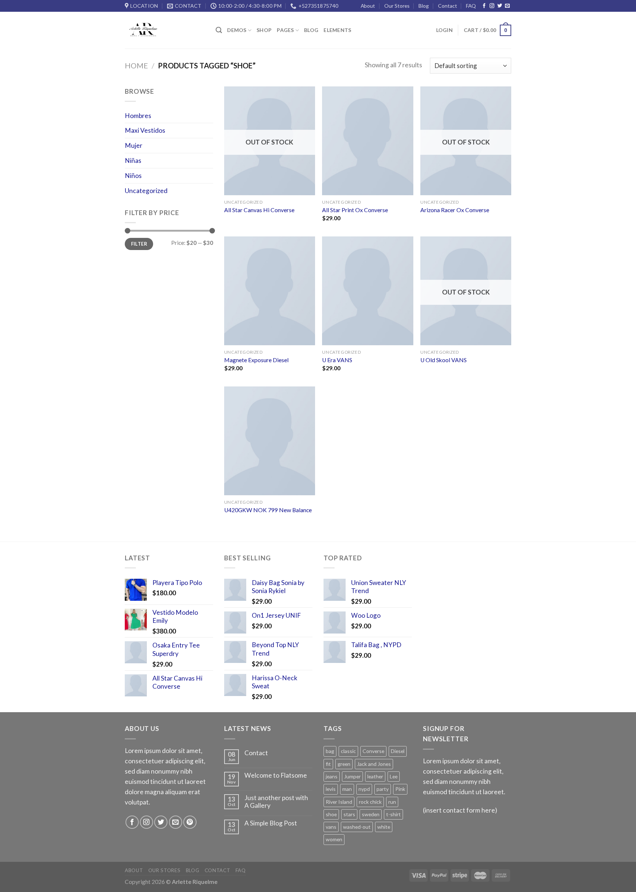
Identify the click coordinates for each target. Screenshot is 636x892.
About (368, 6)
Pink (400, 789)
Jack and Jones (374, 764)
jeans (332, 776)
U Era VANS (337, 360)
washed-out (357, 827)
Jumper (352, 776)
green (344, 764)
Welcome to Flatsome (275, 775)
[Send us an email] (507, 6)
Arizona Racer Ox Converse (454, 210)
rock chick (370, 802)
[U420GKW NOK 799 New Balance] (269, 440)
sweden (370, 814)
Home (136, 65)
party (383, 789)
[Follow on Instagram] (492, 6)
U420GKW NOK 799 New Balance (268, 510)
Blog (423, 6)
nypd (364, 789)
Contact (447, 6)
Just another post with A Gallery (276, 801)
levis (331, 789)
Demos (236, 30)
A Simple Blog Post (270, 823)
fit (328, 764)
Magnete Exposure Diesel (256, 360)
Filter (139, 244)
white (383, 827)
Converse (373, 751)
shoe (331, 814)
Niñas (133, 160)
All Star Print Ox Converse (355, 210)
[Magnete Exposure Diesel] (269, 290)
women (334, 839)
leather (375, 776)
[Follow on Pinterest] (190, 822)
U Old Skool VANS (443, 360)
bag (330, 751)
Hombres (138, 115)
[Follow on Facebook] (484, 6)
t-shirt (393, 814)
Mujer (133, 145)
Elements (337, 30)
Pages (285, 30)
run (392, 802)
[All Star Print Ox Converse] (367, 140)
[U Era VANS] (367, 290)
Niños (133, 175)
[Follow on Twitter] (499, 6)
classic (348, 751)
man (347, 789)
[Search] (219, 30)
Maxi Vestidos (145, 130)
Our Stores (397, 6)
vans (331, 827)
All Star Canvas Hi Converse (259, 210)
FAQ (471, 6)
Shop (264, 30)
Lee (394, 776)
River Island (339, 802)
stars (349, 814)
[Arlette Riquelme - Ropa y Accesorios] (165, 30)
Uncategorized (146, 191)
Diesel (397, 751)
